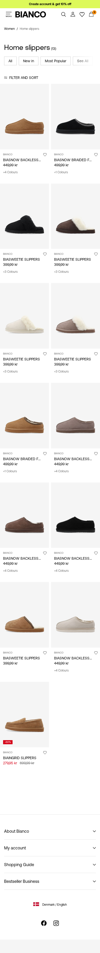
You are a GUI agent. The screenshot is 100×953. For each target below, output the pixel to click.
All (10, 61)
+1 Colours (61, 172)
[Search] (63, 14)
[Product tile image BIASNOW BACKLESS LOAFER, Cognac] (24, 116)
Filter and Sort (23, 78)
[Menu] (8, 14)
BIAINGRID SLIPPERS (19, 758)
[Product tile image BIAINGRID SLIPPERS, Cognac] (24, 714)
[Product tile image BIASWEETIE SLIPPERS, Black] (24, 216)
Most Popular (55, 61)
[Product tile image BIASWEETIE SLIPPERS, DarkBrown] (75, 216)
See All (82, 61)
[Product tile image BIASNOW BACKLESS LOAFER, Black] (75, 515)
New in (28, 61)
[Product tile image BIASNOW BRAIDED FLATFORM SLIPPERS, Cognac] (24, 415)
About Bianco (16, 831)
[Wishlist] (82, 14)
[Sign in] (72, 14)
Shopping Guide (19, 864)
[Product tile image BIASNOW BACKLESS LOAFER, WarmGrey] (24, 515)
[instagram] (56, 923)
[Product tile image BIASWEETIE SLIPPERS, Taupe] (75, 316)
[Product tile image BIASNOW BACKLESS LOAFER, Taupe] (75, 415)
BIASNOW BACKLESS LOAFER (27, 160)
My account (15, 848)
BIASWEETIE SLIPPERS (21, 259)
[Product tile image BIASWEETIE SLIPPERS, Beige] (24, 316)
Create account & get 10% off (50, 4)
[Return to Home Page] (30, 14)
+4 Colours (10, 172)
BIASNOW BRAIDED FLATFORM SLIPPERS (37, 459)
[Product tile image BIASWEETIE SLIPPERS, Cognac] (24, 615)
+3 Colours (10, 272)
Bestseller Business (21, 881)
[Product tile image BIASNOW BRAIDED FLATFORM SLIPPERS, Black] (75, 116)
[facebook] (44, 923)
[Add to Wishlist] (45, 154)
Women (9, 29)
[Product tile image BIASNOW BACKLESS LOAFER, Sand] (75, 615)
